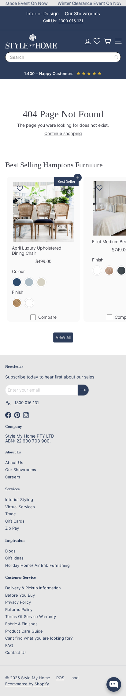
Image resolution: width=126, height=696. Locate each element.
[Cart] (107, 41)
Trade (10, 513)
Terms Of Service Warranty (30, 616)
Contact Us (16, 652)
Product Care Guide (24, 631)
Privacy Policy (18, 602)
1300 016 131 (71, 20)
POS (60, 677)
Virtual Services (20, 506)
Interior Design (42, 13)
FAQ (9, 645)
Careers (12, 476)
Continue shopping (63, 133)
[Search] (116, 57)
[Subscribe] (83, 390)
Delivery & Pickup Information (33, 587)
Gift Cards (14, 521)
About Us (14, 462)
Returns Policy (18, 609)
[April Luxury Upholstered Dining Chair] (43, 244)
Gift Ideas (14, 558)
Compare (47, 317)
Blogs (10, 551)
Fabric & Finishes (21, 623)
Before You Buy (20, 595)
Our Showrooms (82, 13)
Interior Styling (19, 499)
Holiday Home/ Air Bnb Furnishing (37, 565)
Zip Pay (12, 528)
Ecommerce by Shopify (27, 683)
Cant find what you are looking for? (39, 638)
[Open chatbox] (113, 684)
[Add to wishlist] (20, 188)
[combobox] (63, 57)
